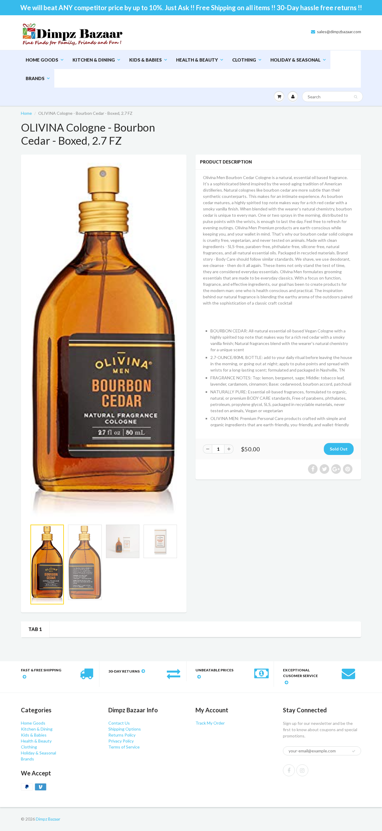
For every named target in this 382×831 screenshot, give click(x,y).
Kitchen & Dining (94, 59)
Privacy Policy (121, 740)
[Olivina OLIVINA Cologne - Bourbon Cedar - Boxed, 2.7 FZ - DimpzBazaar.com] (103, 341)
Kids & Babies (145, 59)
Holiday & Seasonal (295, 59)
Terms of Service (124, 746)
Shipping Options (124, 728)
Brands (35, 78)
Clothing (244, 59)
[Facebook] (289, 770)
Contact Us (119, 722)
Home (26, 113)
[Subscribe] (354, 751)
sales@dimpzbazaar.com (339, 31)
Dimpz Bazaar (48, 818)
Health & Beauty (197, 59)
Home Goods (42, 59)
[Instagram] (302, 770)
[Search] (356, 97)
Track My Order (210, 722)
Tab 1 (35, 629)
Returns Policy (121, 734)
